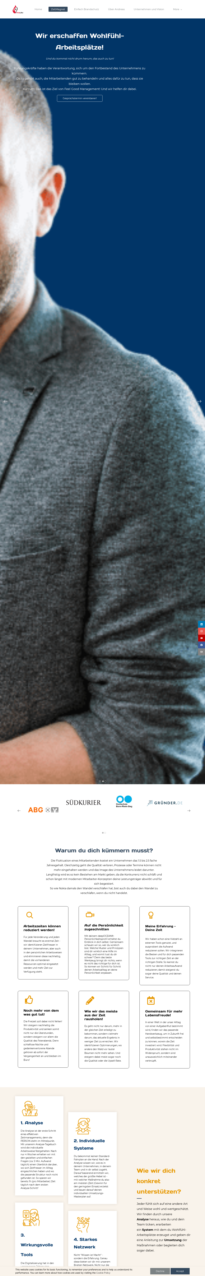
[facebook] (201, 644)
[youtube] (201, 638)
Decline (160, 1271)
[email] (201, 651)
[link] (43, 798)
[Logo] (18, 9)
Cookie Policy (103, 1272)
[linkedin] (201, 624)
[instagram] (201, 631)
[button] (6, 401)
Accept (180, 1271)
